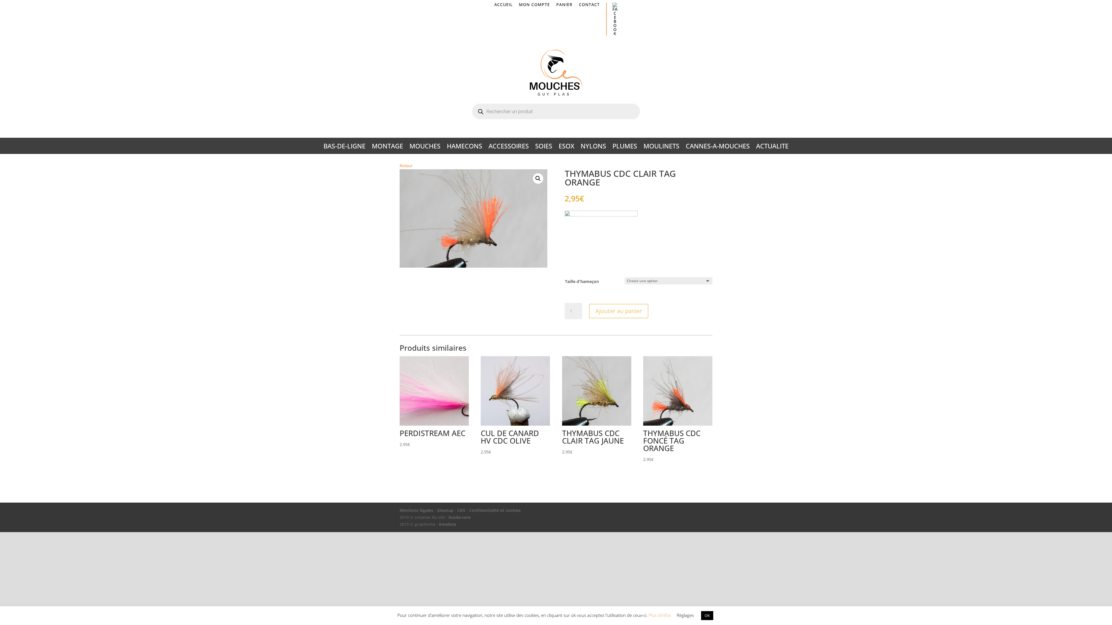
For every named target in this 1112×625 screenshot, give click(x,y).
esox (566, 147)
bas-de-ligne (344, 147)
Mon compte (534, 5)
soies (543, 147)
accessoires (509, 147)
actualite (772, 147)
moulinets (661, 147)
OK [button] (707, 615)
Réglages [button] (685, 615)
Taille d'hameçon (582, 281)
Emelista (447, 524)
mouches (424, 147)
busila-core (460, 517)
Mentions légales (416, 510)
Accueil (503, 5)
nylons (593, 147)
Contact (589, 5)
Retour (406, 165)
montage (387, 147)
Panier (564, 5)
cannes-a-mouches (718, 147)
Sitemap (445, 510)
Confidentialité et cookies (495, 510)
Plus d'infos (660, 615)
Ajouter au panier (618, 311)
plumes (624, 147)
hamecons (464, 147)
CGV (461, 510)
